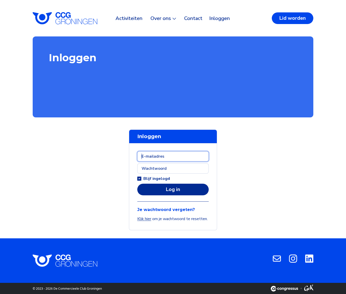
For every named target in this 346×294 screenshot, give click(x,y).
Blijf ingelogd (156, 178)
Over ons (160, 18)
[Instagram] (293, 258)
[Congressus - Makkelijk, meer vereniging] (284, 288)
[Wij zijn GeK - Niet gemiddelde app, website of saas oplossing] (308, 289)
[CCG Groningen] (65, 18)
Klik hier (144, 219)
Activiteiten (129, 18)
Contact (193, 18)
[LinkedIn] (309, 258)
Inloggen (219, 18)
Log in (173, 189)
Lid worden (292, 18)
